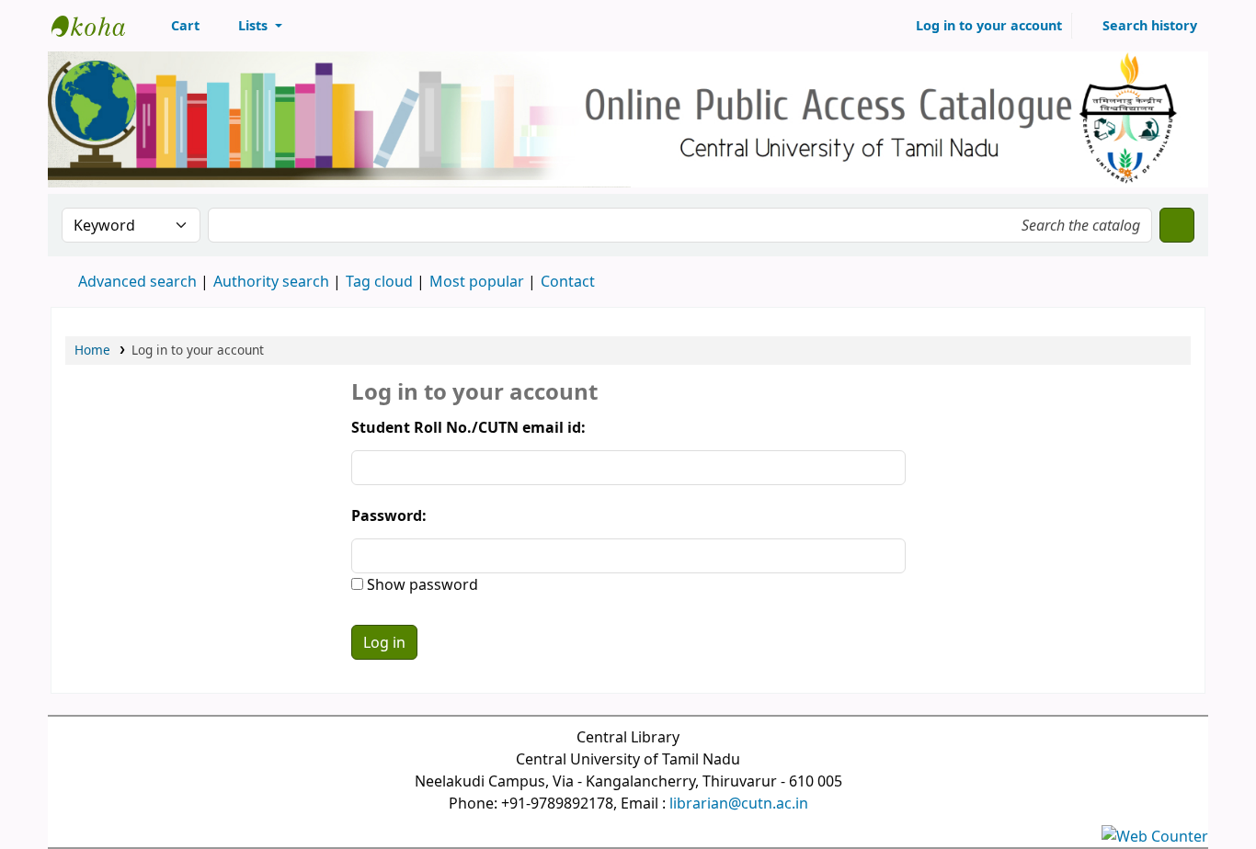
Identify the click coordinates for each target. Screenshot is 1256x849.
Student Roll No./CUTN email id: (468, 427)
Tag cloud (379, 281)
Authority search (271, 281)
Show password (420, 584)
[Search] (1176, 225)
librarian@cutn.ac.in (738, 803)
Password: (389, 515)
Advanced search (137, 281)
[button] (175, 25)
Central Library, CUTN (97, 25)
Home (92, 349)
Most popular (476, 281)
